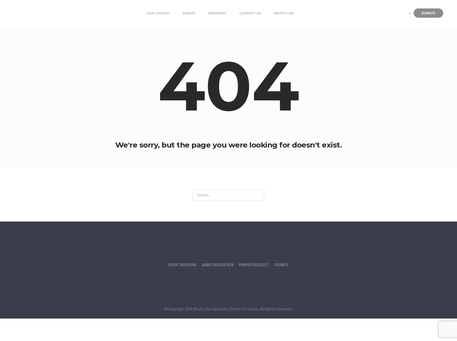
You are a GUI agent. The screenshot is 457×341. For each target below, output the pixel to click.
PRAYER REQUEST (254, 264)
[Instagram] (240, 281)
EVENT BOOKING (182, 264)
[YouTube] (262, 281)
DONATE (282, 264)
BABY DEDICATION (218, 264)
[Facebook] (196, 281)
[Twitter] (218, 281)
